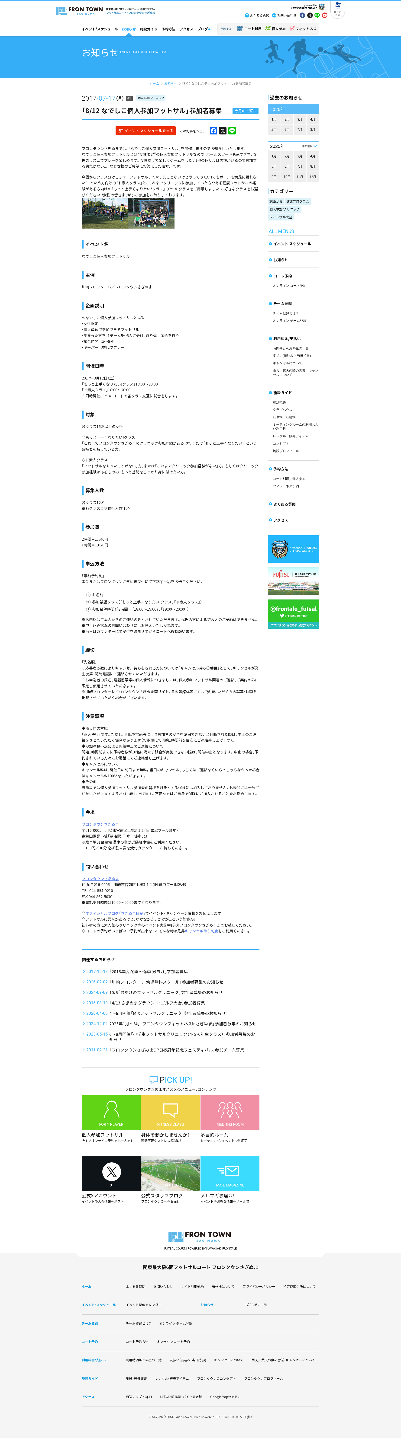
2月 (287, 119)
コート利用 (253, 28)
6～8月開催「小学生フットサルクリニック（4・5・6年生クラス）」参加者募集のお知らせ (182, 1036)
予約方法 (168, 28)
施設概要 (279, 402)
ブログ (202, 28)
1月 (274, 119)
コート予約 (282, 276)
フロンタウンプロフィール (263, 1378)
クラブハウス (282, 409)
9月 (274, 176)
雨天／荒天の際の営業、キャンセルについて (283, 1360)
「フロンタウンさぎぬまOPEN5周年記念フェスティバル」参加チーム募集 (176, 1050)
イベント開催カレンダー (144, 1305)
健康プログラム (297, 201)
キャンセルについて (287, 363)
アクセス (186, 28)
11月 (299, 176)
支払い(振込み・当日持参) (292, 355)
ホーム (154, 83)
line (317, 16)
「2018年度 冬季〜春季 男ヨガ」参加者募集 (148, 971)
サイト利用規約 (192, 1286)
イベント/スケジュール (100, 28)
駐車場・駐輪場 (284, 417)
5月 (274, 129)
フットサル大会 (280, 217)
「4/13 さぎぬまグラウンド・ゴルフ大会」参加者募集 (157, 1003)
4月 (312, 119)
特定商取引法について (299, 1286)
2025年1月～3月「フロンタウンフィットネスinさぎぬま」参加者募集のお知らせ (182, 1023)
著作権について (223, 1286)
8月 (312, 129)
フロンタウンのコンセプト (216, 1378)
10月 (287, 176)
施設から (275, 201)
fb (302, 16)
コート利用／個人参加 (289, 479)
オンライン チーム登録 (289, 320)
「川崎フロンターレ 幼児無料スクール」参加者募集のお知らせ (166, 982)
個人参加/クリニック (151, 98)
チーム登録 (282, 303)
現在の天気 (338, 13)
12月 (312, 176)
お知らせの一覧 (256, 1305)
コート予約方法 (137, 1341)
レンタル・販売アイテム (291, 436)
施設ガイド (148, 28)
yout (325, 16)
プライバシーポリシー (259, 1286)
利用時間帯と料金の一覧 (144, 1360)
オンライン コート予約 (289, 285)
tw (310, 16)
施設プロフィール (286, 451)
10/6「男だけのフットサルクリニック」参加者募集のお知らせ (166, 992)
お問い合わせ (163, 1286)
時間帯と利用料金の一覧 (291, 348)
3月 (299, 119)
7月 (299, 129)
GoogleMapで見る (225, 1397)
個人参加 (279, 28)
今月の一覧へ (245, 110)
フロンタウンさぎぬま (100, 824)
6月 (287, 129)
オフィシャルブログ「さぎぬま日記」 (115, 913)
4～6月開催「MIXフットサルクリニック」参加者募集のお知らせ (167, 1013)
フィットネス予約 (286, 486)
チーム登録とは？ (286, 313)
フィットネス (305, 28)
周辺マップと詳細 (139, 1397)
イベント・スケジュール (99, 1305)
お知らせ (129, 28)
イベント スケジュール (292, 243)
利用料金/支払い (287, 338)
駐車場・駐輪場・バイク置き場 (181, 1397)
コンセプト (281, 443)
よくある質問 (284, 504)
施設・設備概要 (136, 1378)
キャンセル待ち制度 (201, 931)
